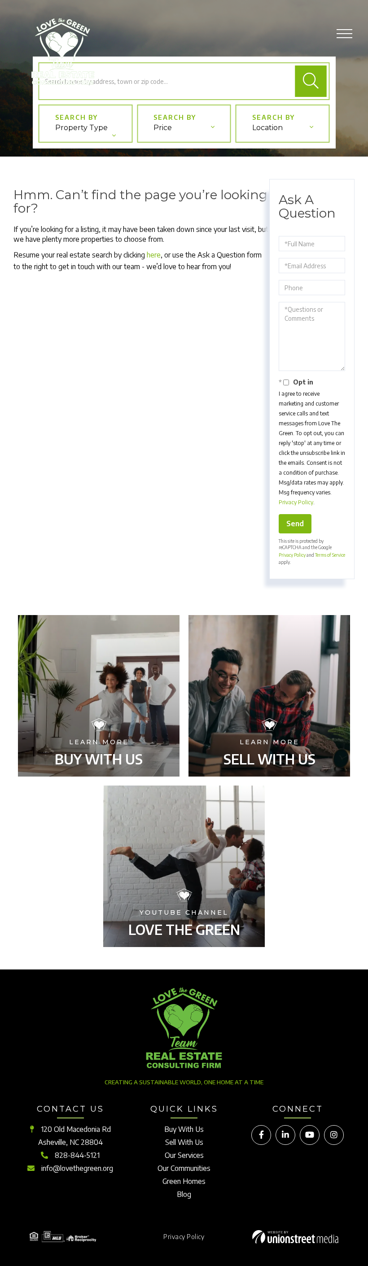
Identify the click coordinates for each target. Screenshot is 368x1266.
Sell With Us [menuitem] (184, 1142)
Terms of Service (330, 555)
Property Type (81, 127)
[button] (311, 81)
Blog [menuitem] (184, 1194)
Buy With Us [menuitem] (184, 1129)
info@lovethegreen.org (77, 1168)
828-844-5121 (77, 1155)
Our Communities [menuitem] (184, 1168)
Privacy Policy (296, 502)
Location (267, 127)
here (154, 254)
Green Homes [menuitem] (184, 1181)
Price (162, 127)
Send (295, 523)
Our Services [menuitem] (184, 1155)
